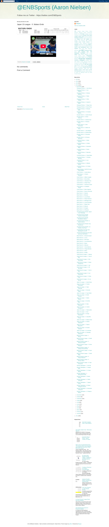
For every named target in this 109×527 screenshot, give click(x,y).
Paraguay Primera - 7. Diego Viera (84, 105)
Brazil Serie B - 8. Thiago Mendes (84, 248)
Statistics (81, 67)
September (79, 398)
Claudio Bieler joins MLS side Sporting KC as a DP (83, 230)
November (79, 394)
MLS (83, 50)
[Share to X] (36, 62)
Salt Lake (85, 63)
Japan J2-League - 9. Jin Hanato (84, 330)
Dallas (78, 39)
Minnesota (76, 50)
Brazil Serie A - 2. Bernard (82, 195)
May (78, 406)
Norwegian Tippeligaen (79, 53)
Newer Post (19, 106)
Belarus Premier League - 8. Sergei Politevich (83, 357)
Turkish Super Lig (86, 69)
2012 (77, 85)
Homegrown (90, 43)
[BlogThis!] (35, 62)
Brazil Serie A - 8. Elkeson (82, 206)
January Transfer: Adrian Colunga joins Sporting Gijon (86, 480)
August (78, 400)
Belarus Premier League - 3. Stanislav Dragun (83, 342)
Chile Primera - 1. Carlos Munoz (84, 172)
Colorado (76, 37)
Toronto (76, 69)
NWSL (75, 54)
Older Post (67, 106)
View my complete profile (79, 25)
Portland (90, 57)
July (78, 402)
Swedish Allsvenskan (87, 67)
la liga (79, 47)
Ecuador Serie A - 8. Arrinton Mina (84, 132)
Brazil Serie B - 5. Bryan (82, 243)
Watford (87, 71)
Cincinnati (86, 36)
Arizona (86, 31)
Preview (76, 59)
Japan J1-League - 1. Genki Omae (84, 282)
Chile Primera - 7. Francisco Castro (84, 184)
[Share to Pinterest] (39, 62)
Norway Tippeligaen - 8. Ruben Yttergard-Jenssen (83, 386)
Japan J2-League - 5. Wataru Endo (84, 319)
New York (89, 51)
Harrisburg (85, 43)
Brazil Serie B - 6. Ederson (82, 245)
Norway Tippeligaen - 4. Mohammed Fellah (82, 374)
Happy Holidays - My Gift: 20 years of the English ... (84, 170)
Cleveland (90, 36)
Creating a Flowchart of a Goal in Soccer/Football (86, 468)
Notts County (89, 53)
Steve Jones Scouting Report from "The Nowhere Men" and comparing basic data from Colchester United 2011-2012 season (83, 446)
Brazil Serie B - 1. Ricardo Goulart (84, 235)
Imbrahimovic (80, 44)
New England (81, 51)
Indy (84, 44)
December (79, 86)
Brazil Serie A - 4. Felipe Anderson (84, 198)
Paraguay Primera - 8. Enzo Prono (84, 107)
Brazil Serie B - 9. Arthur (82, 250)
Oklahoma (86, 54)
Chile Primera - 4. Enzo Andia (83, 179)
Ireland (86, 44)
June (78, 404)
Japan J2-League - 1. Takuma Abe (84, 310)
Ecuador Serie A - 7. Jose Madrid (84, 130)
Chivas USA (81, 36)
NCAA (75, 51)
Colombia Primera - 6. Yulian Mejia (84, 155)
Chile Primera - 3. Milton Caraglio (84, 177)
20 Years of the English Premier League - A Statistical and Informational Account (86, 458)
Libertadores (83, 47)
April (78, 407)
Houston (76, 44)
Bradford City (77, 33)
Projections (76, 60)
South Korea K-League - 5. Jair (83, 265)
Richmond (86, 61)
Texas (91, 68)
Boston (85, 32)
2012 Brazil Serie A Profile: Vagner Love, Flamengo (84, 212)
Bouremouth (89, 32)
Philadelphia (89, 55)
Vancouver (78, 71)
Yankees (79, 73)
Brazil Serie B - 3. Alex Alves (83, 239)
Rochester (90, 61)
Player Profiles (81, 57)
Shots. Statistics (81, 65)
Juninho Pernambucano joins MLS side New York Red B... (84, 233)
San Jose (87, 64)
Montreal (87, 50)
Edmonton (83, 40)
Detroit (91, 39)
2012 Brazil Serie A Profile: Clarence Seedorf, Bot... (82, 215)
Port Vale (86, 57)
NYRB (79, 54)
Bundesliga (82, 33)
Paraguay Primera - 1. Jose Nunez (84, 88)
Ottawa (84, 55)
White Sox (78, 72)
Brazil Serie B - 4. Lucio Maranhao (84, 241)
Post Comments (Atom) (28, 109)
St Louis (77, 67)
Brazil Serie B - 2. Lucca (82, 237)
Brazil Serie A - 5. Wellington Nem (84, 200)
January (79, 413)
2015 (77, 79)
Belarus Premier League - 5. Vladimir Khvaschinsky (83, 348)
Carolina (90, 33)
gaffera (70, 523)
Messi (80, 48)
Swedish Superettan (78, 68)
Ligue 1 (88, 47)
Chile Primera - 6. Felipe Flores (83, 182)
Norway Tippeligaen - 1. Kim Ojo (84, 365)
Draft (79, 40)
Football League (77, 41)
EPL (87, 40)
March (78, 409)
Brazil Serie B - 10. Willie (82, 252)
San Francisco (81, 64)
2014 (77, 81)
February (79, 411)
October (79, 396)
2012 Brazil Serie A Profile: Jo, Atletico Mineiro (83, 221)
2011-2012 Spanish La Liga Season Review (86, 488)
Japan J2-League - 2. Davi (82, 311)
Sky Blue (86, 65)
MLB (80, 50)
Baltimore (76, 32)
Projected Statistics (85, 59)
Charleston (76, 35)
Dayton (82, 39)
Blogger (79, 523)
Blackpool (81, 32)
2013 (77, 83)
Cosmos (85, 37)
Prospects (82, 60)
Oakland (82, 54)
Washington (83, 71)
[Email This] (33, 62)
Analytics (79, 31)
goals (81, 43)
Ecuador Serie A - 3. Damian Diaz (84, 119)
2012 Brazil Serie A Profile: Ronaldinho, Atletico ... (82, 218)
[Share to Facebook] (38, 62)
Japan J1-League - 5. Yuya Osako (84, 293)
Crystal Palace (89, 37)
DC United (86, 39)
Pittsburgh (76, 57)
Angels (83, 31)
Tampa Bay (86, 68)
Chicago (84, 35)
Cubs (75, 39)
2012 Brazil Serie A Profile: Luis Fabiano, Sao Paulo (83, 227)
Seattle (90, 64)
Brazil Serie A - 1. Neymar (82, 193)
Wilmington (83, 72)
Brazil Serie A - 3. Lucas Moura (83, 196)
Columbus (81, 37)
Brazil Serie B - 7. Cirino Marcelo (84, 247)
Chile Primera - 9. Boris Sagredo (84, 189)
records (81, 61)
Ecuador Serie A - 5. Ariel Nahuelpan (82, 125)
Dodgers (76, 40)
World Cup (87, 72)
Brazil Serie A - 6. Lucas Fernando (84, 202)
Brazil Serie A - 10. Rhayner (83, 210)
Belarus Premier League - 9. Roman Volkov (83, 360)
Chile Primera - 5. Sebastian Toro (84, 180)
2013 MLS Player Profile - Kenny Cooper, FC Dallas (86, 438)
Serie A (75, 65)
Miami (86, 48)
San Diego (76, 64)
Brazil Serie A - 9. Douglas (82, 208)
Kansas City (88, 45)
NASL (90, 50)
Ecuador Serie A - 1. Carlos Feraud (84, 114)
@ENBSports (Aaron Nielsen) (54, 7)
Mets (83, 48)
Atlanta (90, 31)
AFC (75, 31)
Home (43, 106)
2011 (77, 415)
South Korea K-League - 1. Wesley (84, 254)
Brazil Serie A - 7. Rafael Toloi (83, 204)
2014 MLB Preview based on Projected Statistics (82, 508)
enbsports (78, 23)
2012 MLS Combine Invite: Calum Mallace (87, 423)
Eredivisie (90, 40)
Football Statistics (86, 41)
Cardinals (86, 33)
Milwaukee (90, 48)
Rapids (78, 61)
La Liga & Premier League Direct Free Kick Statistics (83, 500)
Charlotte (80, 35)
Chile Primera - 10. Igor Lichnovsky (84, 191)
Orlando (79, 55)
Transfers (80, 69)
